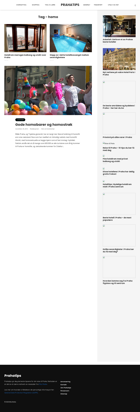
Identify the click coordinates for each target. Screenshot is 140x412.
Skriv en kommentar (48, 129)
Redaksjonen (34, 129)
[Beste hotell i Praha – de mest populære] (119, 204)
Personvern (64, 391)
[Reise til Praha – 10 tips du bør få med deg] (119, 143)
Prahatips (70, 4)
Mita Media (43, 384)
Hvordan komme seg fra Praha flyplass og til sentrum (117, 282)
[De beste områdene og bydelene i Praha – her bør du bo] (119, 92)
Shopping (35, 5)
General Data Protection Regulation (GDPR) (21, 393)
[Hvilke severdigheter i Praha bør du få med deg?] (119, 235)
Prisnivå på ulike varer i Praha (117, 137)
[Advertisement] (119, 320)
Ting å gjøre (50, 5)
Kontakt (63, 385)
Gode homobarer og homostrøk (43, 124)
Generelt (86, 5)
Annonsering (65, 382)
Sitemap (63, 394)
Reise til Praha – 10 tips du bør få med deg (118, 149)
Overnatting (21, 5)
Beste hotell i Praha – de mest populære (117, 218)
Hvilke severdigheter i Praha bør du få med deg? (118, 250)
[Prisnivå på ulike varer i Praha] (119, 123)
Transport (98, 5)
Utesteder (20, 120)
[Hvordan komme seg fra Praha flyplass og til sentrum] (119, 267)
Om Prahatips (65, 388)
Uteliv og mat (113, 5)
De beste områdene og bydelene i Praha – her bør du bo (119, 106)
